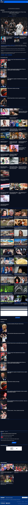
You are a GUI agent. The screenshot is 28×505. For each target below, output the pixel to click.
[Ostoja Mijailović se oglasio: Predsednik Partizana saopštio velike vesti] (4, 376)
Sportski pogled (15, 499)
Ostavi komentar (17, 317)
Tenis (10, 499)
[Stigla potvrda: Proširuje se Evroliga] (4, 385)
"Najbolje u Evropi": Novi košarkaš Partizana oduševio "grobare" (16, 60)
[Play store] (3, 503)
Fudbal (6, 499)
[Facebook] (22, 497)
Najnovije (4, 499)
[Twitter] (25, 497)
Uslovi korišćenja (19, 501)
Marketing (23, 501)
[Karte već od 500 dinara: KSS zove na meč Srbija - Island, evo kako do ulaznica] (4, 404)
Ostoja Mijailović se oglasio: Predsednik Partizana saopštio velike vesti (17, 79)
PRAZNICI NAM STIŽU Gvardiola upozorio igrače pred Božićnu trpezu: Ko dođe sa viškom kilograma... (7, 472)
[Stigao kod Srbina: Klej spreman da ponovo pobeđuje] (4, 337)
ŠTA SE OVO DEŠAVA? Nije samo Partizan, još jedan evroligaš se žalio (23, 38)
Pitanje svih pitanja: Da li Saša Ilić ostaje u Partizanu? (7, 440)
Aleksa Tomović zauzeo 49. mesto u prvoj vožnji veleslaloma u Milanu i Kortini (9, 38)
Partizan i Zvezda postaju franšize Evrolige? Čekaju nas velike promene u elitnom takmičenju (16, 69)
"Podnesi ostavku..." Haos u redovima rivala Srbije (15, 410)
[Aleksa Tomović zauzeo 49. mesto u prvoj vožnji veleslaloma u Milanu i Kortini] (3, 39)
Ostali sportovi (18, 499)
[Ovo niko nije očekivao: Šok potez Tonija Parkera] (4, 327)
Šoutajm (12, 499)
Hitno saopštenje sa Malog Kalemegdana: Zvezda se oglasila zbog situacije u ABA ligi (17, 391)
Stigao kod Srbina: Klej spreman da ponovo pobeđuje (16, 333)
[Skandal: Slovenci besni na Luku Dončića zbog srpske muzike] (4, 347)
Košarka (2, 10)
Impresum (26, 501)
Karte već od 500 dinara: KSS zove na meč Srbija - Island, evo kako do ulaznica (17, 401)
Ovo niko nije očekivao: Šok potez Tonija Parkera (15, 323)
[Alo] (1, 0)
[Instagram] (24, 497)
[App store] (8, 503)
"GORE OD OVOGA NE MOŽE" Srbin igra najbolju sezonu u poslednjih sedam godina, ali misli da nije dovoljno (7, 483)
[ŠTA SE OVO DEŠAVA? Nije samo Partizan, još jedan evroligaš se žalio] (16, 39)
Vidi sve (14, 442)
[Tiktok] (26, 497)
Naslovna (2, 499)
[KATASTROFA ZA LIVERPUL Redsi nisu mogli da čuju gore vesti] (20, 467)
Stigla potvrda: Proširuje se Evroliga (13, 88)
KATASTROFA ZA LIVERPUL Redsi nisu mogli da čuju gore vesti (20, 472)
